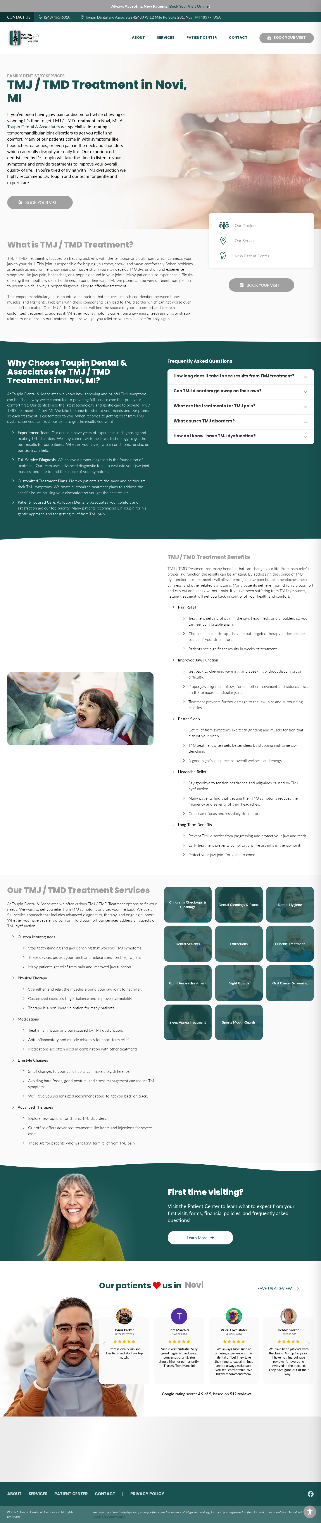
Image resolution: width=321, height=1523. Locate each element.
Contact (238, 38)
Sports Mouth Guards (238, 1022)
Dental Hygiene (290, 904)
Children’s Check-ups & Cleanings (187, 904)
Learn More (197, 1237)
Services (165, 38)
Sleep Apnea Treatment (187, 1022)
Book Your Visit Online (189, 6)
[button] (104, 1344)
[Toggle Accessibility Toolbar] (310, 1512)
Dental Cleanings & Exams (239, 904)
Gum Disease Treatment (188, 983)
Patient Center (201, 38)
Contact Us (18, 17)
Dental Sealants (188, 943)
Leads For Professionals (109, 1516)
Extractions (239, 943)
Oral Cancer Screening (289, 983)
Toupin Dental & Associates (33, 126)
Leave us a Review (273, 1288)
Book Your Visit (289, 38)
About (138, 38)
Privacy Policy (147, 1494)
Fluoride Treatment (290, 943)
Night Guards (239, 983)
